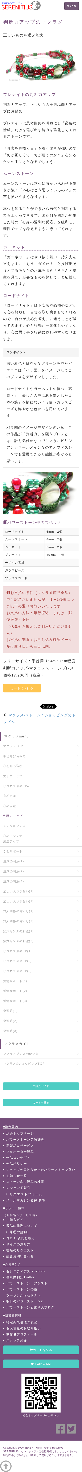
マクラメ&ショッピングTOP (24, 1063)
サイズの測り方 (18, 1244)
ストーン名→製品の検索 (25, 1181)
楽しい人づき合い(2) (18, 901)
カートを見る (41, 1102)
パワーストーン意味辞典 (25, 1139)
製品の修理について (21, 1225)
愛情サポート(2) (15, 991)
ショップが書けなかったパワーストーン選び (40, 1169)
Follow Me (42, 1364)
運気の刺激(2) (13, 871)
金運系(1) (10, 1010)
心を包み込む (12, 766)
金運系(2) (10, 1021)
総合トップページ (20, 1133)
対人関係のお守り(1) (18, 911)
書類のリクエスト (20, 1250)
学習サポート (12, 851)
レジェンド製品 (18, 1187)
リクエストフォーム (25, 1194)
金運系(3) (10, 1031)
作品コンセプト (18, 1157)
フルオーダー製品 (20, 1151)
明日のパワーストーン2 (24, 1301)
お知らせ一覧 (16, 1176)
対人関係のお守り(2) (18, 921)
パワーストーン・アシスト (27, 1283)
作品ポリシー (16, 1163)
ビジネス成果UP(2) (17, 961)
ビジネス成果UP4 (16, 786)
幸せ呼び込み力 (14, 756)
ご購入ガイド (41, 1086)
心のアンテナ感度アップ (12, 838)
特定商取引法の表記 (21, 1322)
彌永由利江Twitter (20, 1277)
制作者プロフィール (21, 1334)
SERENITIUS (32, 1447)
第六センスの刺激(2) (18, 941)
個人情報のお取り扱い (23, 1328)
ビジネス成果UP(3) (17, 971)
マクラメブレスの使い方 (21, 1053)
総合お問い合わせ (20, 1256)
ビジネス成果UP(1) (17, 951)
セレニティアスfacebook (25, 1271)
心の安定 (9, 806)
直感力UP (10, 796)
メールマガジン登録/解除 (25, 1200)
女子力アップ (12, 776)
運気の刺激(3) (13, 881)
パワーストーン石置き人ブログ (30, 1307)
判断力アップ (12, 815)
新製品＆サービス (20, 1145)
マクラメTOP (13, 746)
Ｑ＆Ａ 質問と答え (20, 1238)
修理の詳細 (18, 1232)
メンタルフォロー (16, 826)
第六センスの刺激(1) (18, 931)
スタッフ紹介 (16, 1340)
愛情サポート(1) (15, 981)
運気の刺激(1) (13, 861)
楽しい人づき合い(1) (18, 891)
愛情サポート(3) (15, 1001)
